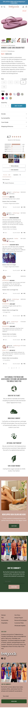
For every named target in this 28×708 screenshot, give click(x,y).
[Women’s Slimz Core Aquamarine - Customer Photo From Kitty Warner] (16, 156)
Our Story (17, 615)
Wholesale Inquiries (20, 625)
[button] (22, 207)
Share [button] (5, 207)
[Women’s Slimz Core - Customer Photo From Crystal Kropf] (11, 161)
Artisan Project (18, 617)
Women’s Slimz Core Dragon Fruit (10, 289)
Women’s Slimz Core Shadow (9, 201)
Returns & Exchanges (20, 620)
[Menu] (1, 7)
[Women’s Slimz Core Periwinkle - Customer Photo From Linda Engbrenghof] (22, 156)
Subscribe (14, 587)
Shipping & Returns (7, 126)
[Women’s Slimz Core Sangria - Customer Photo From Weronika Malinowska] (16, 161)
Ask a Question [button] (14, 169)
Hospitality (4, 623)
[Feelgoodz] (14, 6)
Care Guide (4, 122)
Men (2, 617)
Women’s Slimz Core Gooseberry (10, 358)
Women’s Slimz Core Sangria (9, 264)
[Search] (5, 7)
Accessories (4, 620)
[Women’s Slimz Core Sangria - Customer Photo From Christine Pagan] (5, 156)
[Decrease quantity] (2, 106)
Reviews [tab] (5, 174)
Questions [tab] (15, 174)
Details (3, 114)
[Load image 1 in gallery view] (14, 23)
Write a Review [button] (14, 166)
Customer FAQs (19, 623)
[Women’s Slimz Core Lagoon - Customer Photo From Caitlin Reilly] (11, 156)
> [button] (19, 368)
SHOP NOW (14, 526)
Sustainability (5, 118)
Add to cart (18, 106)
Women (3, 615)
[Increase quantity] (8, 106)
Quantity (4, 102)
